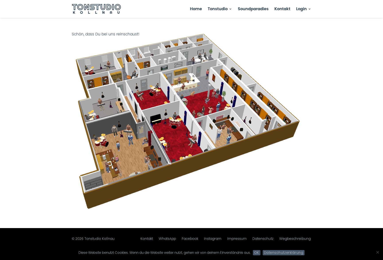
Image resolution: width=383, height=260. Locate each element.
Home (196, 9)
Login (301, 9)
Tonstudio (218, 9)
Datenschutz (263, 238)
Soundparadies (253, 9)
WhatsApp (167, 238)
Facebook (190, 238)
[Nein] (377, 252)
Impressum (237, 238)
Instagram (212, 238)
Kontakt (282, 9)
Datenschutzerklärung (283, 252)
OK (256, 252)
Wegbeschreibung (295, 238)
